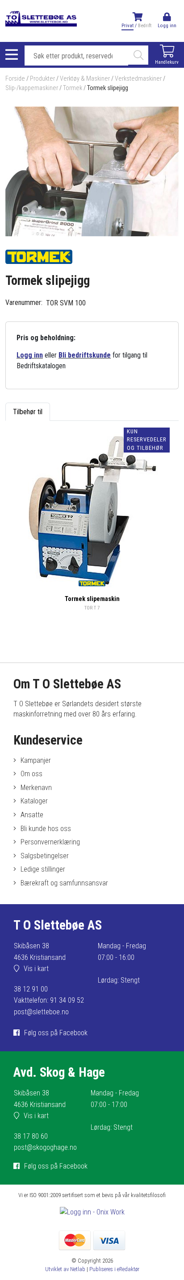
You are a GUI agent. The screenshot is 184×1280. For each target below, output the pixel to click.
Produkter (42, 78)
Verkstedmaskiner (138, 78)
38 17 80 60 (31, 1136)
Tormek (72, 88)
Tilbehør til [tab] (27, 411)
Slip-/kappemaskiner (31, 88)
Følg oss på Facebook (56, 1033)
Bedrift (144, 26)
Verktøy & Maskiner (85, 78)
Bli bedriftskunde (85, 355)
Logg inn (30, 355)
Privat (127, 26)
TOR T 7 (92, 608)
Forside (15, 78)
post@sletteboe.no (41, 1012)
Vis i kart (36, 968)
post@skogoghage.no (45, 1147)
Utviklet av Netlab (65, 1269)
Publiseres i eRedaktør (114, 1269)
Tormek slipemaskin (92, 599)
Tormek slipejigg (107, 88)
